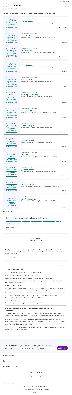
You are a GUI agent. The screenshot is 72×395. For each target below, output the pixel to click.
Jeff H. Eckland (27, 50)
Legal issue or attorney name (28, 345)
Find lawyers (62, 348)
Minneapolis (9, 230)
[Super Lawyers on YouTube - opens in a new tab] (38, 376)
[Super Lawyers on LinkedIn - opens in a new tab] (41, 376)
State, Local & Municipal (12, 224)
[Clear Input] (36, 348)
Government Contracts (15, 8)
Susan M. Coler (27, 80)
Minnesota (24, 8)
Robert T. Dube (27, 36)
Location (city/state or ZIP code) (46, 345)
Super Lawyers (8, 356)
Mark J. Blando (27, 21)
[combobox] (29, 348)
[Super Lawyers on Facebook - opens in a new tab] (30, 376)
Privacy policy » (39, 389)
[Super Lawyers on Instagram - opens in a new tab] (34, 376)
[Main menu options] (5, 5)
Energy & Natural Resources (13, 221)
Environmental (26, 221)
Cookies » (46, 389)
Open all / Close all (60, 265)
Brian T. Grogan (27, 125)
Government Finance (36, 221)
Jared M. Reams (27, 169)
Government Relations (49, 221)
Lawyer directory (6, 8)
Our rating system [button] (11, 257)
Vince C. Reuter (27, 65)
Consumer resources (10, 366)
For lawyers (7, 361)
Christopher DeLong (29, 94)
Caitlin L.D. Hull (27, 140)
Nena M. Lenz (26, 155)
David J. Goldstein (28, 111)
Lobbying (58, 221)
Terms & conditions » (29, 389)
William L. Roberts (28, 184)
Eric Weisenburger (28, 199)
